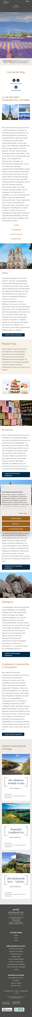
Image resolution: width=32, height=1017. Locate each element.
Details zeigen (23, 513)
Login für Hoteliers (16, 983)
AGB (16, 991)
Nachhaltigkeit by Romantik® (16, 964)
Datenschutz (8, 991)
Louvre (16, 304)
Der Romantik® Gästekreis (16, 959)
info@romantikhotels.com (16, 923)
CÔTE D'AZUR (17, 234)
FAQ (17, 993)
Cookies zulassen (16, 518)
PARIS (16, 225)
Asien (16, 938)
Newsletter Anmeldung (16, 951)
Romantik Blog (16, 61)
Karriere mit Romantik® (16, 961)
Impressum (24, 991)
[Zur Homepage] (16, 6)
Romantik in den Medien (16, 949)
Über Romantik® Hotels (16, 946)
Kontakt (16, 969)
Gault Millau (16, 980)
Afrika (16, 940)
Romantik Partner (16, 985)
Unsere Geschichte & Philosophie (16, 967)
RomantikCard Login (16, 954)
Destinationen (16, 932)
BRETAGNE (17, 239)
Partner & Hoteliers (16, 975)
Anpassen (15, 523)
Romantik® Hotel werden (16, 978)
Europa (16, 935)
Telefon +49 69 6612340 (16, 922)
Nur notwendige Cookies (16, 529)
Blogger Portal (16, 956)
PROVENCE (16, 230)
